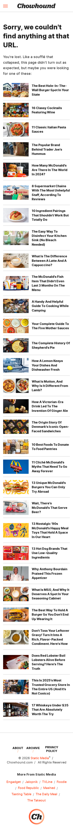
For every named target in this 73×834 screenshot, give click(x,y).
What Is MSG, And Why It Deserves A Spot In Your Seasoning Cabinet (50, 594)
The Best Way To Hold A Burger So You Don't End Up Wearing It (50, 614)
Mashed (49, 788)
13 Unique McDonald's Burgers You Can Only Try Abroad (49, 487)
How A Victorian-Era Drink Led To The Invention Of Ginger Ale (50, 406)
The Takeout (36, 800)
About (17, 748)
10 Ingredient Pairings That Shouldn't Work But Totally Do (50, 215)
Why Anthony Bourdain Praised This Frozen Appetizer (49, 573)
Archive (33, 748)
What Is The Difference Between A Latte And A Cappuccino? (49, 260)
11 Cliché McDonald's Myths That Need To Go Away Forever (49, 466)
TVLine (47, 782)
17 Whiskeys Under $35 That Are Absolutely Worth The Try (50, 709)
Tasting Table (21, 794)
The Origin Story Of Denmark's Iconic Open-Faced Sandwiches (50, 426)
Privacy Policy (51, 749)
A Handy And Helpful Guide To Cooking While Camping (50, 306)
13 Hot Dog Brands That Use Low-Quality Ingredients (49, 553)
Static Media (40, 758)
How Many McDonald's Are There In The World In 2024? (49, 169)
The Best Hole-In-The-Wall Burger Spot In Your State (50, 90)
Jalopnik (31, 782)
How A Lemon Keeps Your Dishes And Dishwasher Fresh (47, 365)
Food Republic (28, 788)
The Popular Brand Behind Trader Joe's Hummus (47, 149)
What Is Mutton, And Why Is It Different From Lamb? (50, 385)
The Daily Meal (46, 794)
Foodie (62, 782)
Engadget (13, 782)
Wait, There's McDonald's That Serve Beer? (49, 507)
